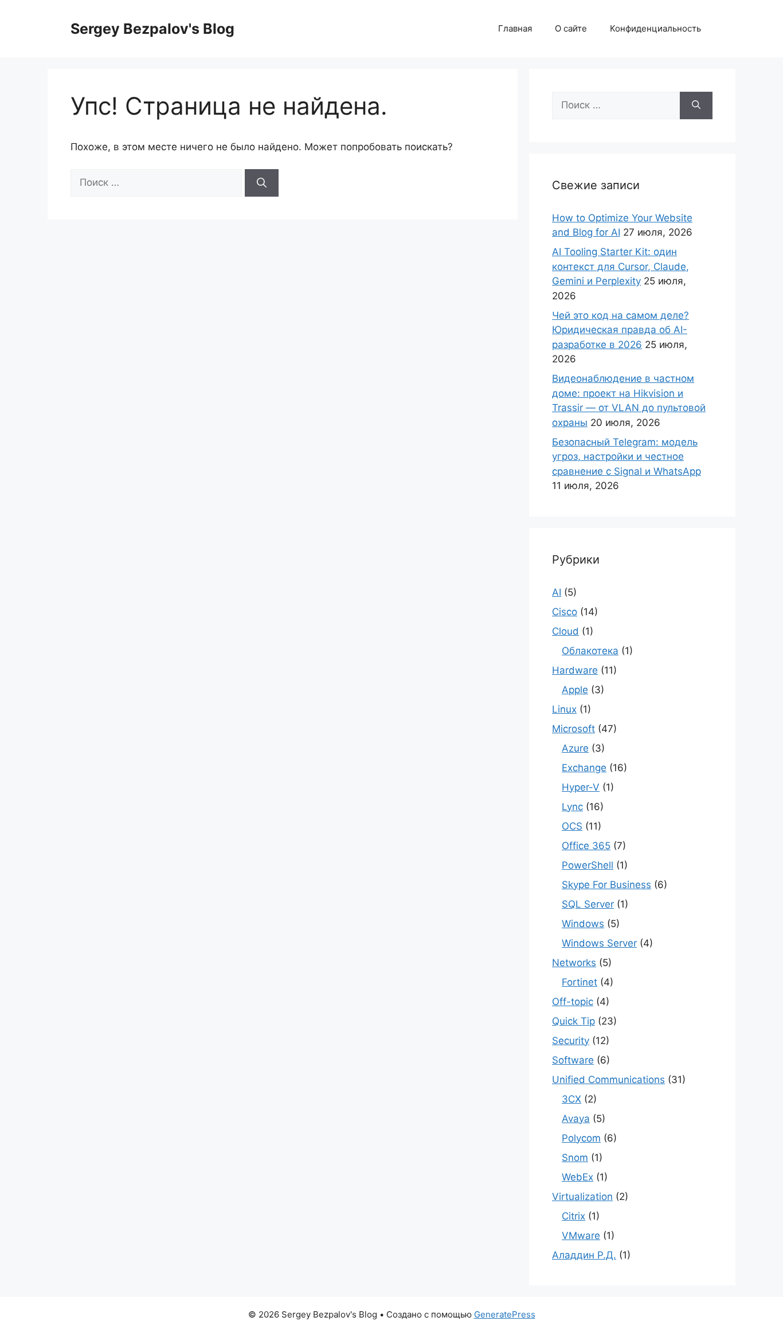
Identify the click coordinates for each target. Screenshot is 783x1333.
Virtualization (582, 1196)
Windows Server (599, 943)
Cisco (564, 611)
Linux (564, 709)
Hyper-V (581, 787)
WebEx (577, 1177)
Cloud (565, 631)
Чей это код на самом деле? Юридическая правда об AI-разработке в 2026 (620, 330)
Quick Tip (573, 1021)
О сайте (571, 28)
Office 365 (586, 845)
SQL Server (588, 904)
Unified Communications (608, 1079)
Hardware (575, 670)
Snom (575, 1157)
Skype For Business (606, 884)
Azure (575, 748)
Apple (575, 689)
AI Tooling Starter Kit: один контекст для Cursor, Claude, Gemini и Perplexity (620, 266)
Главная (515, 28)
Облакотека (590, 650)
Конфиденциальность (655, 28)
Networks (574, 962)
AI (556, 592)
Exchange (584, 767)
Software (573, 1060)
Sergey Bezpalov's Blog (152, 28)
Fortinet (579, 982)
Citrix (573, 1216)
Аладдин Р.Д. (584, 1255)
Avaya (576, 1118)
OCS (572, 826)
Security (570, 1040)
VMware (581, 1235)
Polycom (581, 1138)
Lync (572, 806)
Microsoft (573, 728)
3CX (571, 1099)
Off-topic (572, 1001)
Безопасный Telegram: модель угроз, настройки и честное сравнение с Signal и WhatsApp (626, 456)
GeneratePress (504, 1314)
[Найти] (262, 183)
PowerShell (587, 865)
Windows (583, 923)
